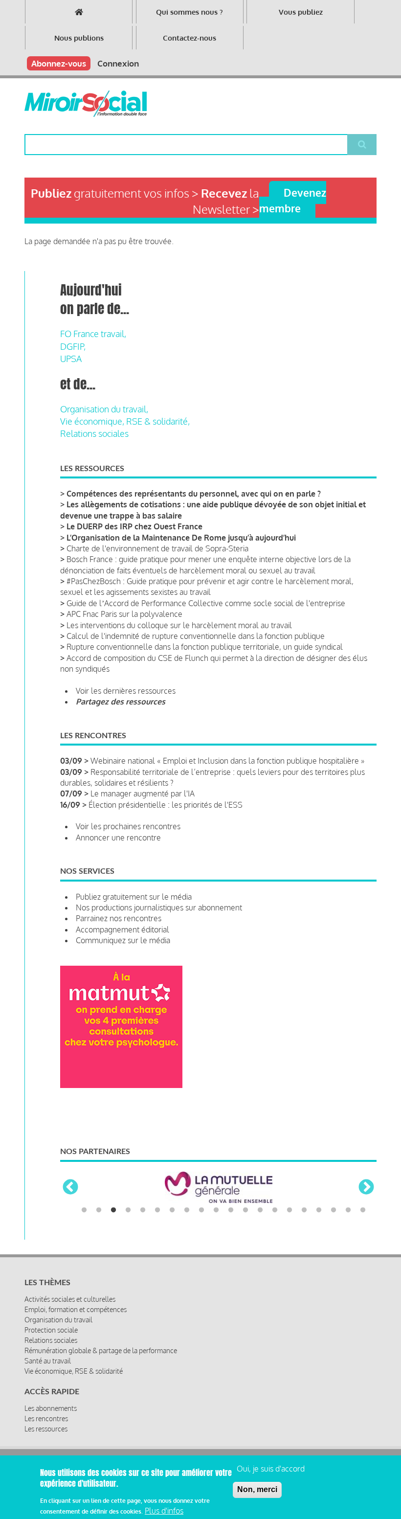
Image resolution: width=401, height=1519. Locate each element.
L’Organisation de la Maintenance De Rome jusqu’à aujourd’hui (181, 538)
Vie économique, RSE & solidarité (73, 1371)
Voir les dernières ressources (126, 691)
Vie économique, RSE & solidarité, (125, 421)
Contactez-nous (189, 38)
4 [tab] (128, 1210)
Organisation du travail (58, 1319)
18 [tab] (333, 1210)
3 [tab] (113, 1210)
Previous (70, 1188)
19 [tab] (348, 1210)
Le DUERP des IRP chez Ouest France (134, 526)
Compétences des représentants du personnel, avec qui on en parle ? (194, 494)
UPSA (71, 358)
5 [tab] (143, 1210)
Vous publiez (301, 12)
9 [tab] (201, 1210)
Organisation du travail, (104, 409)
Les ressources (45, 1429)
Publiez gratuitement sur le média (134, 897)
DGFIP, (73, 346)
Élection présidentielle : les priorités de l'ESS (166, 805)
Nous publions (79, 38)
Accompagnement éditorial (122, 929)
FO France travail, (93, 333)
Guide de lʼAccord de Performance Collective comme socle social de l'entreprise (206, 603)
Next (366, 1188)
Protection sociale (51, 1330)
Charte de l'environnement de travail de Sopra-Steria (157, 548)
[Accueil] (85, 104)
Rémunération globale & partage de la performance (100, 1350)
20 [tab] (363, 1210)
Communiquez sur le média (123, 940)
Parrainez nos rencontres (118, 918)
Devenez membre (292, 200)
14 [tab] (275, 1210)
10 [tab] (216, 1210)
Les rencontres (46, 1418)
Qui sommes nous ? (189, 12)
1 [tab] (84, 1210)
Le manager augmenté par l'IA (142, 793)
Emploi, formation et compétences (75, 1309)
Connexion (118, 63)
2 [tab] (99, 1210)
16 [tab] (304, 1210)
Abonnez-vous (58, 63)
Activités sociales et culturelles (69, 1299)
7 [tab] (172, 1210)
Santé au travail (47, 1361)
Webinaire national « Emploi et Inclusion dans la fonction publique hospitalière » (227, 761)
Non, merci (257, 1489)
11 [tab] (231, 1210)
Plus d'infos (164, 1511)
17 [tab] (319, 1210)
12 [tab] (245, 1210)
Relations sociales (94, 433)
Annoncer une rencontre (118, 837)
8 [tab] (187, 1210)
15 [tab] (289, 1210)
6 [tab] (157, 1210)
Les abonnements (50, 1408)
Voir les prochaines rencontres (128, 826)
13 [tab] (260, 1210)
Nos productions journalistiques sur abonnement (159, 907)
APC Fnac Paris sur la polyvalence (124, 614)
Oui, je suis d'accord (271, 1469)
